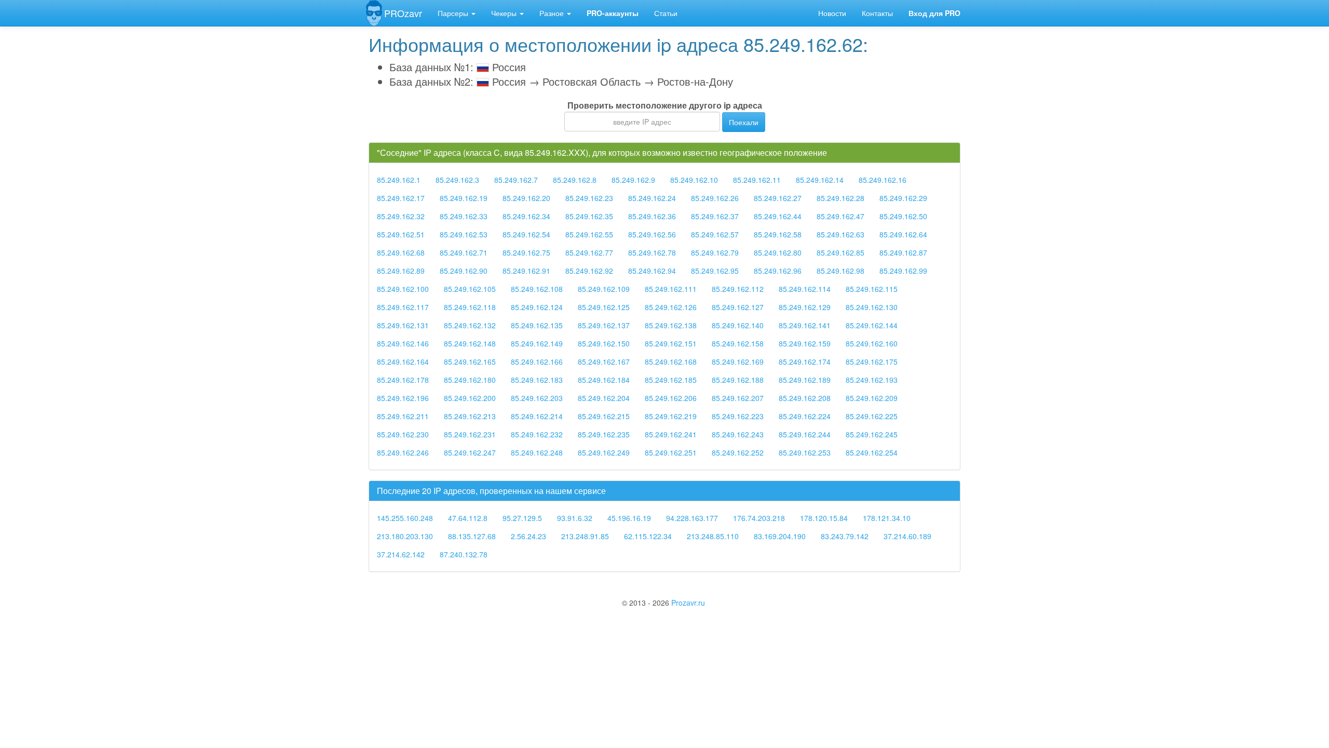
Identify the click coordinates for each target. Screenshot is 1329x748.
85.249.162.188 (738, 380)
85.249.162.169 (738, 361)
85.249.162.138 (671, 325)
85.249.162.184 (604, 380)
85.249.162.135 (537, 325)
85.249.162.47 (840, 216)
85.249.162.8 (574, 180)
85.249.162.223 (738, 416)
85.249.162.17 (401, 198)
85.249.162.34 (526, 216)
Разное (552, 13)
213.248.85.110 (713, 536)
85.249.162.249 (604, 452)
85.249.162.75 (526, 252)
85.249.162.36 (652, 216)
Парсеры (454, 13)
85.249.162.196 (403, 398)
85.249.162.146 (403, 343)
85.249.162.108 (537, 289)
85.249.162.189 (805, 380)
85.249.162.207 (738, 398)
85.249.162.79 (715, 252)
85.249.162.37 (715, 216)
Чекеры (505, 13)
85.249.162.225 (872, 416)
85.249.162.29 (903, 198)
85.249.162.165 (470, 361)
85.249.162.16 (882, 180)
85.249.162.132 (470, 325)
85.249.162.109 (604, 289)
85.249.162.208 (805, 398)
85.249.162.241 (671, 434)
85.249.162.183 (537, 380)
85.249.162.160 (872, 343)
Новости (832, 13)
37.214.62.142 (401, 554)
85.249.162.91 (526, 270)
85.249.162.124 (537, 307)
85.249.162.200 (470, 398)
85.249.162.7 (516, 180)
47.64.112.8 (467, 518)
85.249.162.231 (470, 434)
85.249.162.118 (470, 307)
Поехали (743, 122)
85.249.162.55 (589, 234)
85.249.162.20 (526, 198)
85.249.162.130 (872, 307)
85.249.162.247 (470, 452)
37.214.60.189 (907, 536)
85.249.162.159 (805, 343)
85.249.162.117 (403, 307)
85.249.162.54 (526, 234)
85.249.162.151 (671, 343)
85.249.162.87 (903, 252)
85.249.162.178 (403, 380)
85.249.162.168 (671, 361)
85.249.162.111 (671, 289)
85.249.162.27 (778, 198)
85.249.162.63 (840, 234)
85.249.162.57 (715, 234)
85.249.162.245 (872, 434)
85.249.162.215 (604, 416)
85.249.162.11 (757, 180)
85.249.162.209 (872, 398)
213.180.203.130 (405, 536)
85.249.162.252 (738, 452)
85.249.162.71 (463, 252)
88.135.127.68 (472, 536)
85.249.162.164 (403, 361)
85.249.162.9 (633, 180)
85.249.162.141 (805, 325)
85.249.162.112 (738, 289)
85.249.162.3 (457, 180)
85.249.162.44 (778, 216)
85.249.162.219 (671, 416)
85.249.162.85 (840, 252)
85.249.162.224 (805, 416)
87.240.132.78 (463, 554)
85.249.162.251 (671, 452)
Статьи (665, 13)
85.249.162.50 (903, 216)
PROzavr (403, 13)
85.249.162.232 (537, 434)
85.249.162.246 (403, 452)
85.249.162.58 (778, 234)
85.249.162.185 (671, 380)
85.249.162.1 (399, 180)
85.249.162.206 (671, 398)
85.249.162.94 (652, 270)
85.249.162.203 (537, 398)
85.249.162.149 (537, 343)
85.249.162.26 (715, 198)
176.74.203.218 (759, 518)
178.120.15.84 (824, 518)
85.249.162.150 (604, 343)
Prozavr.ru (688, 602)
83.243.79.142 (845, 536)
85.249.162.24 (652, 198)
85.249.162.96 (778, 270)
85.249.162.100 (403, 289)
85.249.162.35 (589, 216)
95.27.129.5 (522, 518)
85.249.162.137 (604, 325)
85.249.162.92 (589, 270)
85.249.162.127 (738, 307)
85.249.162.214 (537, 416)
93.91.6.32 (574, 518)
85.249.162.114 (805, 289)
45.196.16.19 (629, 518)
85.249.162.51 (401, 234)
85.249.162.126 (671, 307)
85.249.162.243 (738, 434)
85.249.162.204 (604, 398)
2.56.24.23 (528, 536)
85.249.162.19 (463, 198)
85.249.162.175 (872, 361)
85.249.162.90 (463, 270)
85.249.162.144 (872, 325)
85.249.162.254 (872, 452)
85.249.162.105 (470, 289)
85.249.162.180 (470, 380)
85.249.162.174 (805, 361)
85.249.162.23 (589, 198)
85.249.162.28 (840, 198)
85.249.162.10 (694, 180)
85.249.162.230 (403, 434)
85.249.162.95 (715, 270)
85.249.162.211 (403, 416)
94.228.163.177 (692, 518)
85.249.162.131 (403, 325)
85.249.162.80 (778, 252)
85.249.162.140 (738, 325)
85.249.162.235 (604, 434)
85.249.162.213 (470, 416)
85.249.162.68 (401, 252)
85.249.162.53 (463, 234)
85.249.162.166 (537, 361)
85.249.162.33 (463, 216)
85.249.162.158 (738, 343)
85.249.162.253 (805, 452)
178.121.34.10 (887, 518)
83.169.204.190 (780, 536)
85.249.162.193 (872, 380)
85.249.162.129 (805, 307)
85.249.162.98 (840, 270)
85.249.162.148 (470, 343)
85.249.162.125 (604, 307)
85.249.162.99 (903, 270)
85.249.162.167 (604, 361)
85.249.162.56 (652, 234)
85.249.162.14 (820, 180)
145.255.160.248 (405, 518)
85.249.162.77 (589, 252)
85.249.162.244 (805, 434)
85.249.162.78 (652, 252)
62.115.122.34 (648, 536)
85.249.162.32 (401, 216)
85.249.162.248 (537, 452)
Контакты (877, 13)
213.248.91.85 (585, 536)
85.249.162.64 (903, 234)
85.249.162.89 (401, 270)
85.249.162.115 (872, 289)
